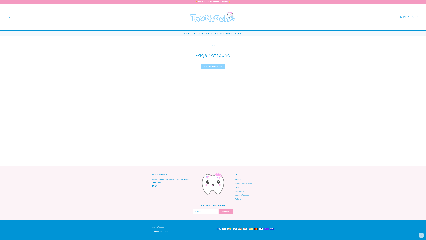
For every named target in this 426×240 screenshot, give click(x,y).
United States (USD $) (162, 232)
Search (238, 179)
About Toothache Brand (245, 183)
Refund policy (241, 199)
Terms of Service (242, 195)
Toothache (246, 233)
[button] (9, 17)
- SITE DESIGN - (255, 233)
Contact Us (240, 191)
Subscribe (226, 212)
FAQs (237, 187)
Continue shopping (213, 66)
